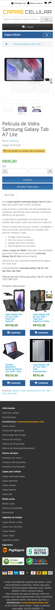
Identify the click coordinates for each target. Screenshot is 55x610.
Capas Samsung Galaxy (13, 476)
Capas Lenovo (9, 485)
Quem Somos (8, 426)
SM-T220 (12, 393)
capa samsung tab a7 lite (33, 390)
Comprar (27, 179)
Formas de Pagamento (13, 430)
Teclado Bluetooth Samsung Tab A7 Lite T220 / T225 (13, 368)
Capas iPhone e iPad (12, 522)
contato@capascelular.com (30, 421)
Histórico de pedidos (12, 508)
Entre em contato (10, 412)
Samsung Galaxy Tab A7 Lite (27, 44)
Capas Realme (9, 489)
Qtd (4, 166)
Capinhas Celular (10, 539)
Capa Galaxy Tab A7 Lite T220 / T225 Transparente (41, 368)
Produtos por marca (12, 457)
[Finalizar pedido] (49, 3)
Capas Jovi (7, 494)
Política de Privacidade (13, 443)
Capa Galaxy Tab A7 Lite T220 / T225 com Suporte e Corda (41, 317)
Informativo (7, 512)
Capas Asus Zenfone (12, 526)
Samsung (14, 140)
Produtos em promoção (13, 466)
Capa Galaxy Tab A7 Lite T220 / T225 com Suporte (13, 317)
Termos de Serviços (11, 439)
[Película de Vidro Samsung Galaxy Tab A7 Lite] (27, 75)
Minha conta (35, 3)
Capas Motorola (10, 480)
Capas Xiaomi (8, 531)
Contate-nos (19, 3)
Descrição (9, 194)
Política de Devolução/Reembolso (18, 448)
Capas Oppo (8, 535)
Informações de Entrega (14, 435)
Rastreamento (9, 417)
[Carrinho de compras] (45, 3)
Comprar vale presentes (14, 462)
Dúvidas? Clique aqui (27, 186)
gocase (16, 390)
